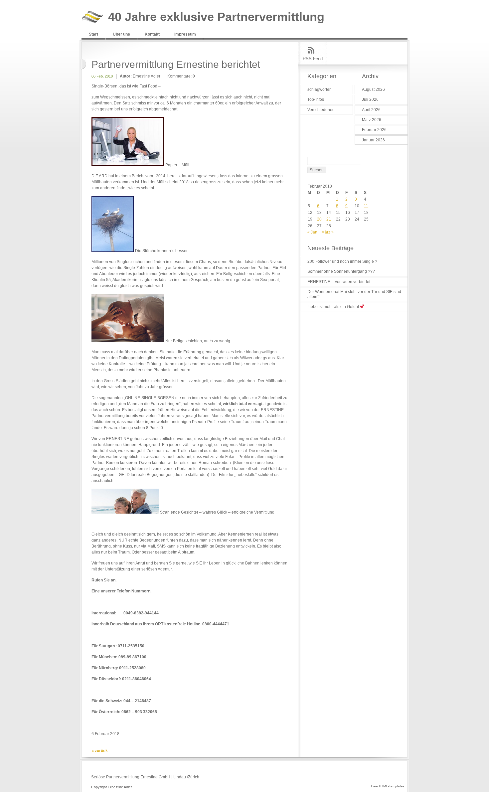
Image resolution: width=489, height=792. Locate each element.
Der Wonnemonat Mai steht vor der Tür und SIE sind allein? (354, 294)
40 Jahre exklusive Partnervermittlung (216, 17)
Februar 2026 (374, 129)
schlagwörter (319, 89)
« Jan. (312, 232)
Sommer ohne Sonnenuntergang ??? (341, 271)
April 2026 (371, 109)
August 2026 (373, 89)
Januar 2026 (373, 140)
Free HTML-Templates (388, 786)
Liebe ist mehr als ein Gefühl (333, 306)
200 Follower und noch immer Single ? (342, 261)
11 (366, 206)
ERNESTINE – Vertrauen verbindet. (339, 281)
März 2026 (371, 119)
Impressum (185, 34)
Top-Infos (315, 99)
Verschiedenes (320, 109)
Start (93, 34)
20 (319, 219)
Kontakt (152, 34)
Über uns (121, 34)
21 (328, 219)
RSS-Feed (313, 58)
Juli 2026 (370, 99)
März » (327, 232)
